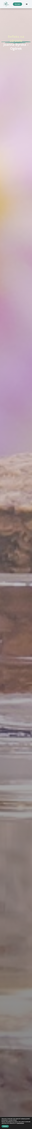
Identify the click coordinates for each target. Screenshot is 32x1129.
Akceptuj (5, 1126)
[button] (26, 4)
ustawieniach (20, 1123)
